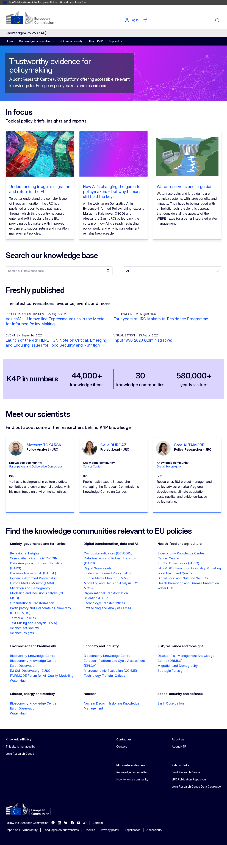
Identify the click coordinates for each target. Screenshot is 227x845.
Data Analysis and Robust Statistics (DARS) (36, 565)
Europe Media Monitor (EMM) (32, 583)
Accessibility (154, 830)
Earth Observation (23, 666)
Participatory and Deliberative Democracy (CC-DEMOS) (40, 610)
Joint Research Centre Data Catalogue (196, 786)
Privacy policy (110, 830)
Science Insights (22, 633)
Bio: (11, 476)
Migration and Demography (30, 588)
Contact (121, 746)
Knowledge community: (25, 462)
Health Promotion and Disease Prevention (188, 583)
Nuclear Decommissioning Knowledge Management (111, 705)
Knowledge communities (132, 772)
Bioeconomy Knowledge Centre (180, 553)
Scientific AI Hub (96, 598)
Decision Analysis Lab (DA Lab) (33, 573)
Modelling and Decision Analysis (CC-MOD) (38, 595)
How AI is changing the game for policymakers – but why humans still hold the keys (112, 191)
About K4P (95, 41)
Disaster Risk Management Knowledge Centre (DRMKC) (185, 658)
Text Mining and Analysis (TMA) (33, 623)
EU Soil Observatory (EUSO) (178, 563)
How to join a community (132, 779)
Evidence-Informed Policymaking (34, 578)
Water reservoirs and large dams (186, 186)
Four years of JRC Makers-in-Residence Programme (161, 319)
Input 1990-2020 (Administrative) (143, 340)
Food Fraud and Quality (174, 573)
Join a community (71, 41)
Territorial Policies (23, 618)
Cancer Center (92, 466)
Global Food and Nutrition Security (182, 578)
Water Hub (165, 588)
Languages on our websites (61, 830)
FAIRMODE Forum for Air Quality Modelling (189, 568)
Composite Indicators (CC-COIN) (34, 558)
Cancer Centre (168, 558)
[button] (145, 19)
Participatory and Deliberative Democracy (36, 466)
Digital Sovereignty (169, 466)
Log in (134, 20)
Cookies (90, 830)
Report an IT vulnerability (22, 830)
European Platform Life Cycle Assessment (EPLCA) (114, 663)
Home (9, 41)
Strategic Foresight (171, 671)
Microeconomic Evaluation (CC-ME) (110, 671)
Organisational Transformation (32, 603)
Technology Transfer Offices (104, 603)
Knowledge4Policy (18, 739)
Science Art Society (24, 628)
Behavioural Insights (24, 553)
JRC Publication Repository (189, 779)
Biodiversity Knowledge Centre (32, 656)
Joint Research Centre (186, 772)
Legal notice (132, 830)
